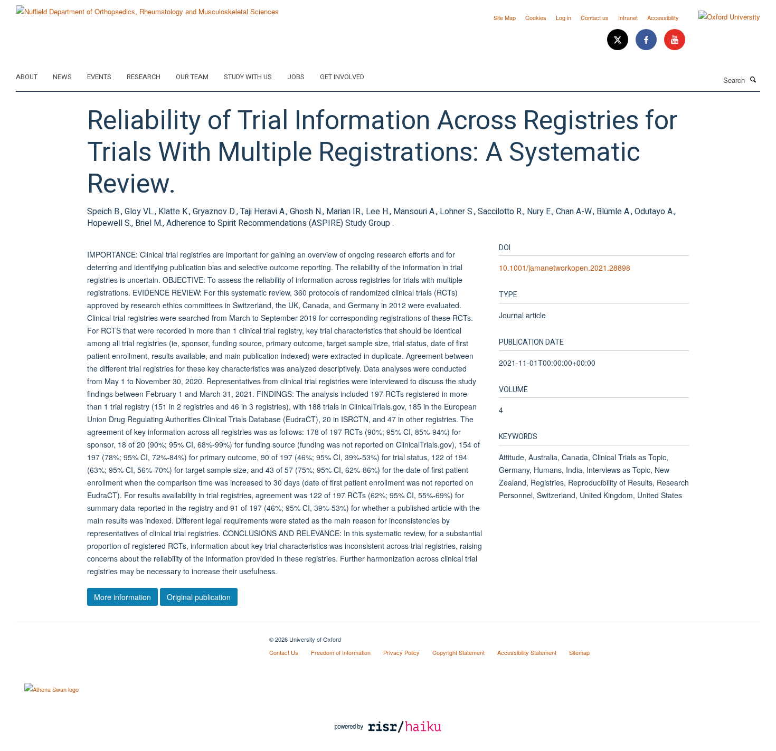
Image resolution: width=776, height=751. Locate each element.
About (26, 77)
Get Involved (342, 77)
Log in (563, 17)
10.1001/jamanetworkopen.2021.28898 (564, 267)
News (62, 77)
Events (99, 77)
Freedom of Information (341, 652)
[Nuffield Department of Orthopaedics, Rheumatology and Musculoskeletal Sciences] (147, 8)
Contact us (595, 17)
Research (143, 77)
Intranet (628, 17)
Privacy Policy (401, 652)
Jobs (296, 77)
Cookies (535, 17)
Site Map (505, 17)
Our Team (192, 77)
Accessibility (663, 17)
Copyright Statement (458, 652)
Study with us (248, 77)
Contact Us (283, 652)
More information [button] (122, 597)
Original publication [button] (199, 597)
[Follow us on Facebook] (647, 40)
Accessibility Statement (526, 652)
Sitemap (579, 652)
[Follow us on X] (618, 40)
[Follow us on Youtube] (674, 40)
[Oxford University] (721, 17)
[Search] (753, 79)
